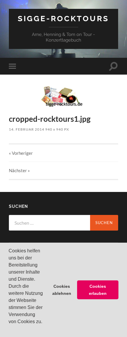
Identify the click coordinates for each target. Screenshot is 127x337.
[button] (9, 329)
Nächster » (19, 170)
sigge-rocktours (63, 18)
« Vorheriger (21, 153)
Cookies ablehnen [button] (61, 290)
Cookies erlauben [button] (98, 290)
